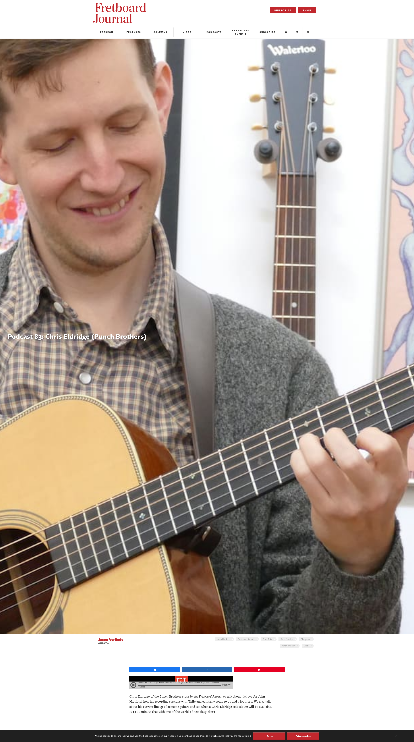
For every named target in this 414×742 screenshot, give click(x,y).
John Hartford (223, 639)
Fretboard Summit (241, 32)
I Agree (269, 736)
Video (187, 32)
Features (133, 32)
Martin (307, 645)
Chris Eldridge (286, 639)
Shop (307, 10)
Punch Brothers (288, 645)
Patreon (106, 32)
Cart (298, 32)
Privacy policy (303, 736)
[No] (395, 736)
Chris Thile (267, 639)
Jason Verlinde (110, 639)
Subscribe (283, 10)
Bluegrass (305, 639)
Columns (160, 32)
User (287, 32)
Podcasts (214, 32)
